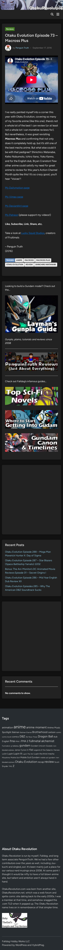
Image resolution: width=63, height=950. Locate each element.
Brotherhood (39, 732)
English (5, 741)
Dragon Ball (45, 736)
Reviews (10, 29)
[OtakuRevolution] (31, 4)
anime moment (36, 727)
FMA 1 (17, 741)
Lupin (10, 753)
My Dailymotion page (17, 187)
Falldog (44, 855)
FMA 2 (24, 741)
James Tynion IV (22, 750)
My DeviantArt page (16, 205)
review (29, 264)
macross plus (43, 260)
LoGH (4, 754)
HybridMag (38, 945)
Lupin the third (40, 753)
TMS (10, 766)
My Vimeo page (14, 196)
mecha (51, 753)
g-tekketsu (15, 746)
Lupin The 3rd (28, 754)
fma (12, 741)
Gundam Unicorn (38, 746)
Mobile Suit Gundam (30, 757)
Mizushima (6, 758)
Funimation (6, 746)
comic (58, 732)
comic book (6, 737)
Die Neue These (31, 737)
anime (19, 260)
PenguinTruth (26, 859)
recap (41, 761)
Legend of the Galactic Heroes (47, 750)
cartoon (52, 732)
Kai (31, 749)
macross (29, 260)
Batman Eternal (26, 732)
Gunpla (49, 746)
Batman (15, 732)
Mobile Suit (15, 757)
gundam (24, 745)
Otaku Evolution (14, 264)
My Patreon (11, 214)
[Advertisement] (31, 499)
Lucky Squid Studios (32, 233)
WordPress (21, 945)
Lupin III (17, 753)
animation (7, 727)
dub (55, 736)
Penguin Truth (22, 47)
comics (15, 736)
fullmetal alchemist (41, 741)
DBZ (22, 736)
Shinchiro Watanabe (45, 264)
